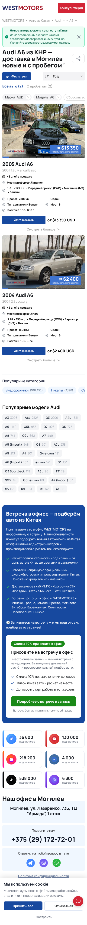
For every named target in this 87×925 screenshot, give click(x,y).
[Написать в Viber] (43, 863)
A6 (71, 20)
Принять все (23, 906)
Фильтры (19, 76)
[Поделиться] (78, 58)
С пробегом (40, 86)
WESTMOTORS (13, 20)
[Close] (79, 37)
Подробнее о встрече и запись (43, 701)
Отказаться (64, 906)
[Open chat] (78, 901)
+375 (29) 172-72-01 (43, 838)
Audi (58, 20)
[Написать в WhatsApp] (56, 863)
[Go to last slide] (7, 131)
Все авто (12, 86)
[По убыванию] (47, 76)
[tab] (5, 157)
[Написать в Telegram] (30, 863)
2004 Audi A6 (17, 295)
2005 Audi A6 (17, 164)
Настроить (44, 917)
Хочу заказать (24, 219)
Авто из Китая (39, 20)
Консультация (71, 8)
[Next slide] (79, 131)
